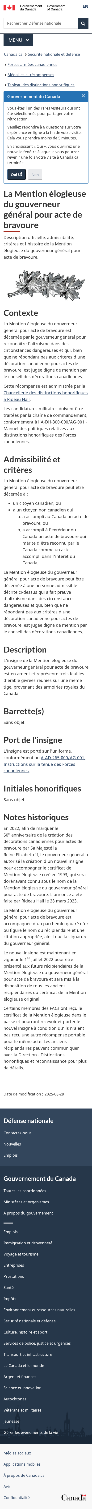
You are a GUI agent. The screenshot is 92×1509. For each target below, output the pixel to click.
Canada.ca (13, 54)
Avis (7, 1486)
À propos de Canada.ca (24, 1475)
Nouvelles (12, 1144)
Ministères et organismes (26, 1202)
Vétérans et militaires (23, 1410)
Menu (20, 40)
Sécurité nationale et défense (54, 54)
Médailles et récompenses (31, 74)
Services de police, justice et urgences (37, 1343)
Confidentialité (17, 1497)
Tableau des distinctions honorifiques (41, 84)
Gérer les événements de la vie (31, 1432)
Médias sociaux (17, 1453)
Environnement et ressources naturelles (39, 1309)
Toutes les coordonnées (25, 1190)
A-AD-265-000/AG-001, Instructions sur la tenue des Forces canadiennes (44, 764)
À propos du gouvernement (28, 1213)
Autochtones (15, 1399)
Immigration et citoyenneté (28, 1243)
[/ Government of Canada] (35, 7)
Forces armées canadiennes (32, 64)
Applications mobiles (22, 1464)
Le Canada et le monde (24, 1365)
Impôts (10, 1298)
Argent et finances (20, 1376)
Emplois (11, 1155)
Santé (9, 1287)
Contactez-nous (18, 1133)
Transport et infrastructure (28, 1354)
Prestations (14, 1276)
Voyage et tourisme (21, 1254)
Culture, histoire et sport (25, 1332)
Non (37, 176)
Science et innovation (23, 1387)
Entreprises (14, 1265)
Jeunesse (11, 1421)
